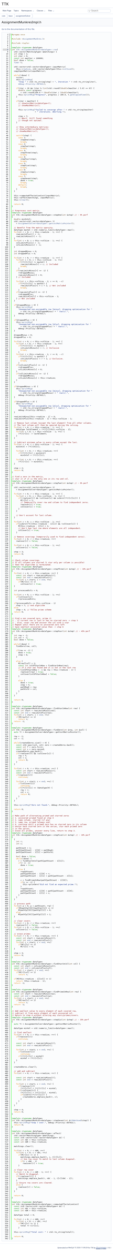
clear (23, 200)
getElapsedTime (78, 95)
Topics (16, 11)
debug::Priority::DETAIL (31, 84)
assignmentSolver (23, 16)
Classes (40, 11)
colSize (67, 69)
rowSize (26, 69)
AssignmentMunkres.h (33, 39)
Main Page (7, 11)
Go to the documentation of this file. (18, 29)
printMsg (27, 80)
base (11, 16)
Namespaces (26, 11)
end (28, 577)
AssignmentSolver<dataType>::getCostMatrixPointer (44, 223)
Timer (16, 63)
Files (50, 11)
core (3, 16)
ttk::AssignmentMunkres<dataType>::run (36, 50)
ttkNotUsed (75, 1120)
